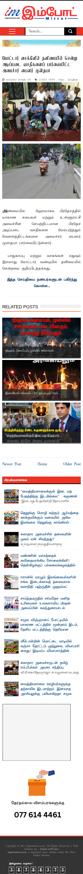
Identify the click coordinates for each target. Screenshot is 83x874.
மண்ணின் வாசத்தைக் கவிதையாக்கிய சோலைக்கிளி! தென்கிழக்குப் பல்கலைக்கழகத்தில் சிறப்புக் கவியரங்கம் (48, 563)
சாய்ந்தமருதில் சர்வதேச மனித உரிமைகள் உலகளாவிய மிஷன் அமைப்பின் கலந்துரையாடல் (46, 603)
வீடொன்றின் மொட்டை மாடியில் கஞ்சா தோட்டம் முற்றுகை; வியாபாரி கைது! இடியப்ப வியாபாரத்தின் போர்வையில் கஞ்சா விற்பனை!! (50, 648)
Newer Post (11, 464)
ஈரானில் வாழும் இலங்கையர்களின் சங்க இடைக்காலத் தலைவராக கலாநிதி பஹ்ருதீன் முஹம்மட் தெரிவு (48, 584)
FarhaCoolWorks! (49, 849)
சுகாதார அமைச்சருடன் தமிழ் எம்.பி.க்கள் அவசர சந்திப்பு (44, 665)
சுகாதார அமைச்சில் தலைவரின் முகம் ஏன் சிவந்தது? (46, 537)
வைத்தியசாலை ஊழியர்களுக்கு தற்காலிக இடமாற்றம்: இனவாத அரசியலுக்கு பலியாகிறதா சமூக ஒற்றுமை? (46, 691)
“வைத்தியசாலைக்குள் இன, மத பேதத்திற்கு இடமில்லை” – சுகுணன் (49, 494)
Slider (61, 79)
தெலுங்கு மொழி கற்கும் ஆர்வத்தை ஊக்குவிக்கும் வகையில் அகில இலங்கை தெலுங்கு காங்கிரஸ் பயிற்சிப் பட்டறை (50, 520)
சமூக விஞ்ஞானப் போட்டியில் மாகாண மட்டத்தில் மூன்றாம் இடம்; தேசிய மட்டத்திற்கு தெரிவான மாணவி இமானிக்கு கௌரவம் (49, 627)
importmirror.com (17, 852)
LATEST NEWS (47, 79)
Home (42, 464)
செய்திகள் (73, 79)
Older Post (72, 464)
